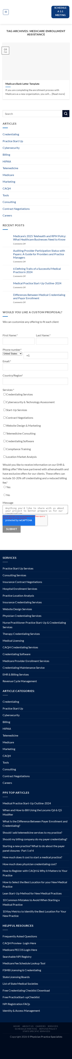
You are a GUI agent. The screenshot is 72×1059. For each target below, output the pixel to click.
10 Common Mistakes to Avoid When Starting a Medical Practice (31, 902)
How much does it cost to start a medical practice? (32, 857)
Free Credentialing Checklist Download (26, 990)
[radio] (35, 488)
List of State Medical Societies (20, 983)
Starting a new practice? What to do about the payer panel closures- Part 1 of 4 (34, 848)
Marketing (9, 181)
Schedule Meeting (26, 1028)
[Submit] (65, 113)
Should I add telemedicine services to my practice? (32, 832)
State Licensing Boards (16, 977)
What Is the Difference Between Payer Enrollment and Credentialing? (35, 823)
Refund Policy (48, 1028)
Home (16, 1026)
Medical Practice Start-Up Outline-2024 (37, 283)
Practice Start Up (13, 141)
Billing (6, 154)
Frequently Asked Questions (20, 936)
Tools (6, 195)
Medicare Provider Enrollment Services (26, 661)
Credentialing (11, 134)
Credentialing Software (16, 654)
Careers (7, 215)
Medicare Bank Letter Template (22, 83)
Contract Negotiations (16, 208)
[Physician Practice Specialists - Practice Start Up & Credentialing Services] (30, 12)
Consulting (9, 201)
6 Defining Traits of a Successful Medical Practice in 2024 (37, 270)
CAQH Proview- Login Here (19, 943)
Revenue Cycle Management (20, 681)
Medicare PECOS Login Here (20, 949)
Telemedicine (10, 168)
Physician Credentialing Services (22, 615)
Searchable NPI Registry (17, 956)
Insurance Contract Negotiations (22, 581)
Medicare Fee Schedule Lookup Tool (24, 963)
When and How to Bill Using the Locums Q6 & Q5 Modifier (32, 812)
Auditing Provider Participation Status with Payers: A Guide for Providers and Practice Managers (39, 254)
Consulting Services (14, 575)
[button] (6, 12)
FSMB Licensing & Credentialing (22, 970)
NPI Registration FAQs (16, 1004)
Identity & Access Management (21, 1010)
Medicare (8, 174)
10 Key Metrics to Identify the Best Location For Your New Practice (34, 914)
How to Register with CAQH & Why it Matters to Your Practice (35, 873)
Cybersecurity (11, 147)
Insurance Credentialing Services (22, 602)
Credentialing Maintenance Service (24, 667)
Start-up (23, 997)
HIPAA (7, 161)
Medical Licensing (13, 640)
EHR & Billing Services (16, 674)
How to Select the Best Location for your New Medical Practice (35, 884)
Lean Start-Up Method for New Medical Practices (32, 893)
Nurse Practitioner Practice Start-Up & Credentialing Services (34, 625)
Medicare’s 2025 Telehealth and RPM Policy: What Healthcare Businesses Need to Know (39, 237)
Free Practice (10, 997)
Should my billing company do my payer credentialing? (35, 839)
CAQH (7, 188)
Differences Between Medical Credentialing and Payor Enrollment (39, 296)
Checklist (34, 997)
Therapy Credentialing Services (21, 633)
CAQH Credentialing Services (20, 647)
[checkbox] (35, 426)
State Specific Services (36, 1031)
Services (53, 1026)
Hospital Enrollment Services (20, 588)
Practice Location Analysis (18, 595)
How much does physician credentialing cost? (30, 864)
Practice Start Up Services (18, 568)
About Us (28, 1026)
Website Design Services (17, 609)
